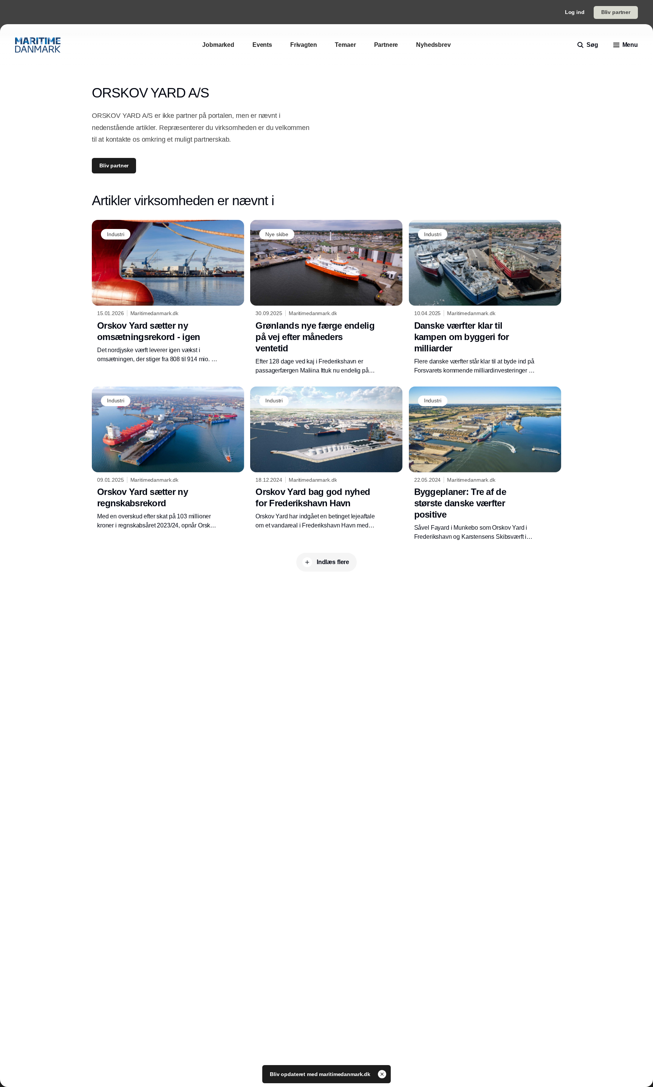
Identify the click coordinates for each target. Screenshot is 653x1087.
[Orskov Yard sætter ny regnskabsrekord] (168, 458)
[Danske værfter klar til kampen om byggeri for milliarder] (485, 297)
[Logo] (37, 45)
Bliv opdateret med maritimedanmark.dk (321, 1074)
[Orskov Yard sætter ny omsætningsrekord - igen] (168, 291)
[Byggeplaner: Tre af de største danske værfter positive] (485, 464)
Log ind (575, 12)
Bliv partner (615, 12)
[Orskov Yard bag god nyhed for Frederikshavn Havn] (326, 458)
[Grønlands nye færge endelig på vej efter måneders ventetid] (326, 297)
